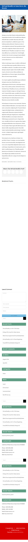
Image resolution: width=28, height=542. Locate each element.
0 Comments (19, 161)
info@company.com (9, 452)
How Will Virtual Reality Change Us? (11, 343)
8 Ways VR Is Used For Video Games (11, 332)
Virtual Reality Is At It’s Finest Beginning (12, 339)
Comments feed (6, 391)
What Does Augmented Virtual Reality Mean (13, 336)
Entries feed (5, 387)
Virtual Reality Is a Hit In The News (11, 328)
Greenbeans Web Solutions (17, 532)
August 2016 (6, 359)
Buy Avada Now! (9, 454)
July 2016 (5, 363)
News (15, 161)
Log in (4, 384)
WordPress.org (6, 395)
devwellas (5, 161)
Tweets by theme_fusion (8, 435)
